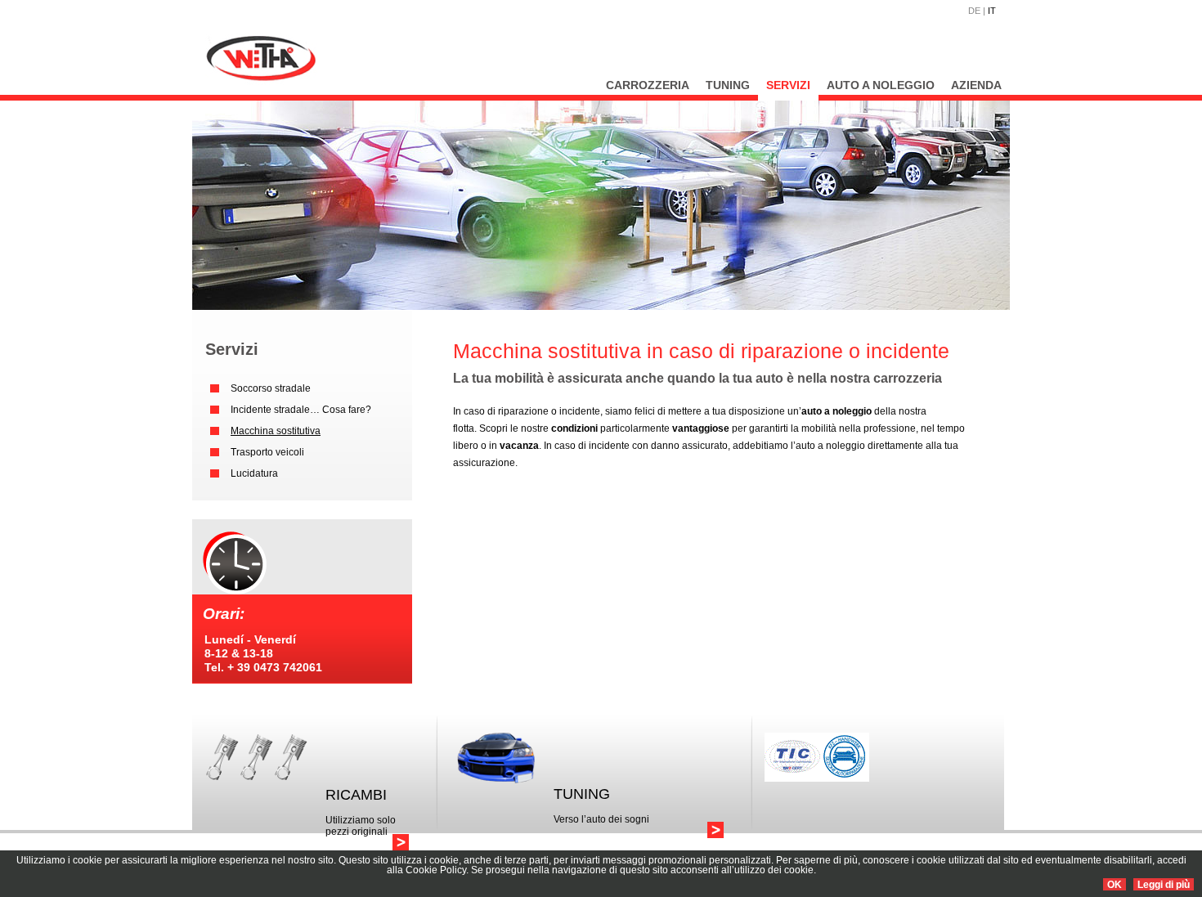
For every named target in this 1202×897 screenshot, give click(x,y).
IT (992, 11)
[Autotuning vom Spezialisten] (715, 830)
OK (1114, 884)
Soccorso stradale (271, 388)
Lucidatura (254, 473)
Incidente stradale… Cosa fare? (301, 409)
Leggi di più (1163, 884)
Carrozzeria (647, 85)
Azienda (976, 85)
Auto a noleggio (881, 85)
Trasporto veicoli (267, 452)
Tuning (728, 85)
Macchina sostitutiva (276, 431)
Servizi (788, 85)
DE (974, 11)
